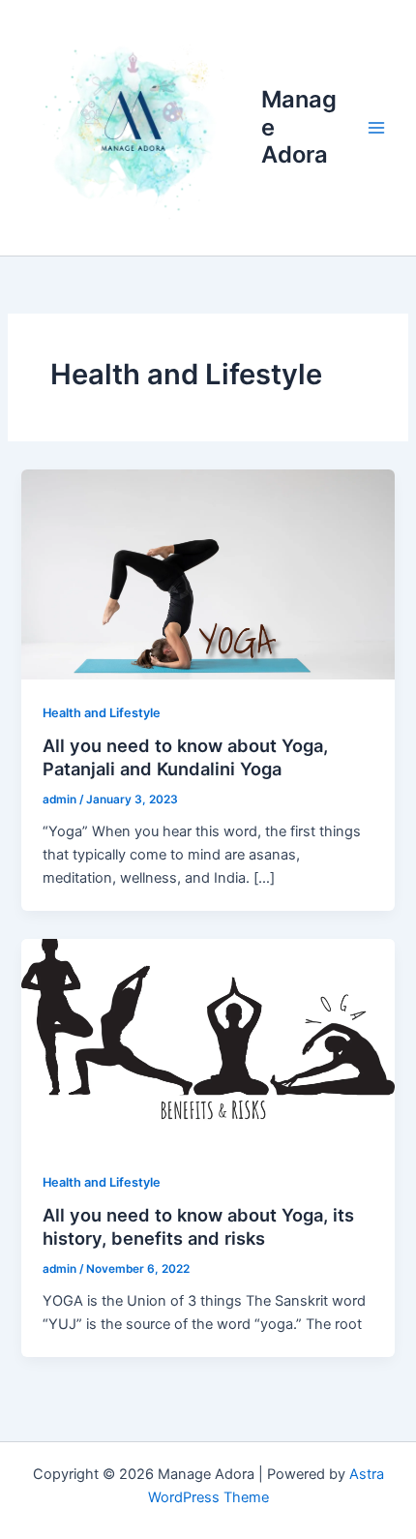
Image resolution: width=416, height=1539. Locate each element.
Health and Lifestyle (102, 713)
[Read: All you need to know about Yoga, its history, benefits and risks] (207, 1042)
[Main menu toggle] (376, 127)
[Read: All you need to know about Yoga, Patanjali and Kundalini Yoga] (207, 573)
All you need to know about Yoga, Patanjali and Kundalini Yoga (185, 757)
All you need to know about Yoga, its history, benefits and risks (198, 1226)
